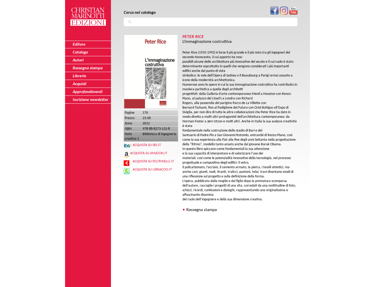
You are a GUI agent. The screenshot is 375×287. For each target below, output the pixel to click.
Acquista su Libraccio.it (152, 170)
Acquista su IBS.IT (147, 145)
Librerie (79, 76)
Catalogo (80, 52)
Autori (78, 60)
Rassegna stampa (201, 210)
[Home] (88, 13)
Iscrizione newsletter (90, 100)
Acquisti (79, 84)
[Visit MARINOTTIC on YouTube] (293, 14)
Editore (79, 44)
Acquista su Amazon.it (148, 153)
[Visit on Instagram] (284, 14)
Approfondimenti (88, 92)
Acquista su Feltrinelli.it (153, 161)
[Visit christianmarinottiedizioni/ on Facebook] (274, 14)
